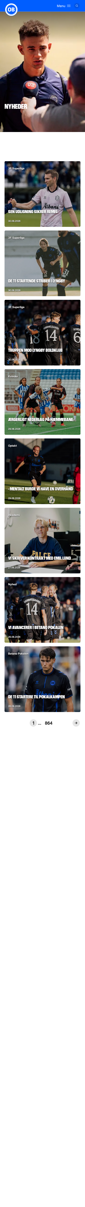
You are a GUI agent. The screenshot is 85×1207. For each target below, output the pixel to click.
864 (49, 723)
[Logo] (11, 9)
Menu (61, 6)
